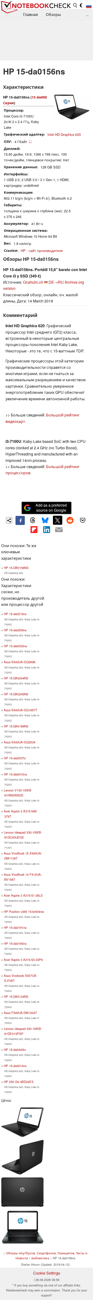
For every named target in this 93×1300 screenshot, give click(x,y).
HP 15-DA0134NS (16, 996)
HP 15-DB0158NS (16, 567)
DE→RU (56, 282)
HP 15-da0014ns (15, 1065)
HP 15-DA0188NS (16, 726)
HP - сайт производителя (42, 250)
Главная (30, 14)
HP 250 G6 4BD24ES (19, 1081)
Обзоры (53, 14)
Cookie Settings (46, 1273)
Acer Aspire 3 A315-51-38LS (23, 895)
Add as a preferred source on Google (51, 507)
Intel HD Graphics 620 (64, 134)
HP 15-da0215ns (15, 614)
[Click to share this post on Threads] (32, 520)
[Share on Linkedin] (46, 529)
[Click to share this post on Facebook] (20, 520)
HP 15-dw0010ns (15, 774)
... (87, 14)
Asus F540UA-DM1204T (20, 1012)
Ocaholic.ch (33, 282)
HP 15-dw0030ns (15, 646)
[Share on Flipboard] (33, 529)
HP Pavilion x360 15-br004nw (24, 911)
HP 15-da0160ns (15, 943)
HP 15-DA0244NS (16, 678)
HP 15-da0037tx (15, 758)
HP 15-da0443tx (15, 1049)
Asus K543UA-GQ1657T (20, 710)
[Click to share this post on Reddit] (70, 520)
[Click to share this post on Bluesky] (45, 520)
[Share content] (9, 520)
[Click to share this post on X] (57, 520)
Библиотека (40, 1258)
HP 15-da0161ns (15, 927)
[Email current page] (58, 529)
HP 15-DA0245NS (16, 694)
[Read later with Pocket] (82, 520)
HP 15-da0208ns (15, 630)
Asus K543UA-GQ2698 (19, 662)
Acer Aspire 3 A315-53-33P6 (23, 959)
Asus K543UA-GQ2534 (19, 742)
